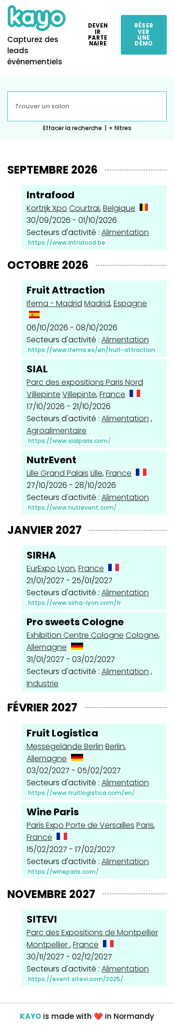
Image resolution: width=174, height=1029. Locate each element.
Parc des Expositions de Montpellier (92, 932)
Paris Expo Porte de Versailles (80, 825)
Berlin (115, 746)
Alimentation (125, 232)
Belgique (119, 208)
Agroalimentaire (57, 430)
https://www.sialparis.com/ (69, 441)
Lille (96, 473)
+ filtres (120, 128)
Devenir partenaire (98, 34)
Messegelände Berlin (65, 746)
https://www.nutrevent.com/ (72, 507)
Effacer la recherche (72, 128)
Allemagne (47, 647)
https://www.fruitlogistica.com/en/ (81, 793)
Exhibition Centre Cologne (75, 635)
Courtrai (84, 208)
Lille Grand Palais (57, 473)
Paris (145, 825)
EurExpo (41, 568)
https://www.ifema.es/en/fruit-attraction (91, 350)
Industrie (42, 683)
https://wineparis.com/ (63, 871)
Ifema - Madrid (54, 303)
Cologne (142, 635)
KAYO (30, 1016)
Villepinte (79, 394)
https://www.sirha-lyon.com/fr (74, 603)
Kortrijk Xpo (47, 208)
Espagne (130, 303)
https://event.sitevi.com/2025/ (75, 979)
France (112, 394)
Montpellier (48, 944)
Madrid (97, 303)
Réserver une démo (144, 34)
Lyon (66, 568)
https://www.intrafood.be (66, 242)
